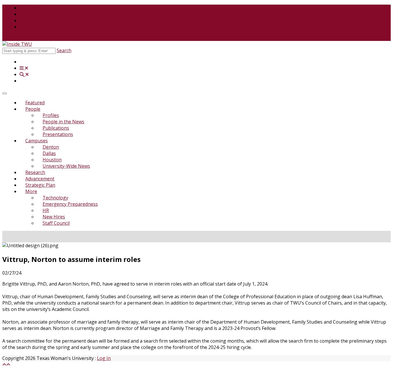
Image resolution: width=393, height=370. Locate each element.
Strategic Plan (40, 185)
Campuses (36, 140)
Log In (104, 358)
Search (64, 50)
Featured (35, 102)
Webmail (29, 27)
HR (46, 210)
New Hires (54, 217)
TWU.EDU (30, 8)
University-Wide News (66, 166)
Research (35, 172)
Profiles (51, 115)
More (31, 191)
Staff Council (56, 223)
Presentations (58, 134)
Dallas (49, 153)
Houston (52, 159)
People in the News (63, 121)
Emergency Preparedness (70, 204)
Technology (55, 198)
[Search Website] (24, 74)
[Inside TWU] (17, 44)
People (32, 109)
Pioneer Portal (35, 20)
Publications (56, 128)
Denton (51, 147)
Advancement (39, 178)
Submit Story (16, 38)
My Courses (32, 14)
